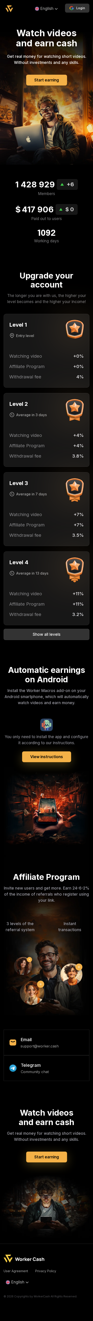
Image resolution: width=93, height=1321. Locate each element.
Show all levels (46, 634)
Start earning (46, 80)
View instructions (46, 757)
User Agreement (16, 1271)
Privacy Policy (45, 1271)
